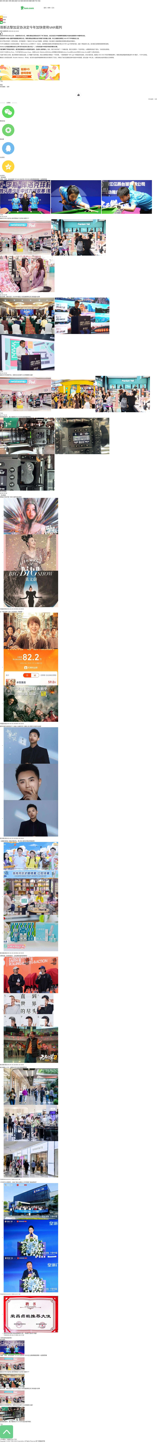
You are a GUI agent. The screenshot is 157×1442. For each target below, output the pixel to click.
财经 (27, 1)
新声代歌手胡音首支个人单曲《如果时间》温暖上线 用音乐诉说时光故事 (20, 726)
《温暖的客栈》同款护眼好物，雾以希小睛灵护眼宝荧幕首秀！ (18, 841)
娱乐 (7, 1)
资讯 (4, 1)
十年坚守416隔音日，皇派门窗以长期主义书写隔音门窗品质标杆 (18, 1182)
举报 (1, 85)
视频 (24, 1)
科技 (39, 1)
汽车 (36, 1)
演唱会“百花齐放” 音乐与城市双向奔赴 (11, 497)
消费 (33, 1)
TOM (1, 1179)
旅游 (16, 1)
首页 (1, 1)
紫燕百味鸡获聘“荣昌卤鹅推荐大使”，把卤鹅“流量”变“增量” (20, 1333)
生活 (18, 1)
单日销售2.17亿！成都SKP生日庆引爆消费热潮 (13, 1067)
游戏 (13, 1)
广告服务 (8, 1439)
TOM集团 (2, 1439)
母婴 (21, 1)
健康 (30, 1)
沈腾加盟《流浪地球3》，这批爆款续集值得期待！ (14, 956)
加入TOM (14, 1439)
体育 (10, 1)
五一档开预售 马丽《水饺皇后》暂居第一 (11, 611)
